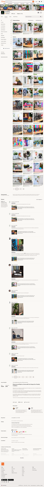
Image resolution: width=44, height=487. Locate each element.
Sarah (12, 290)
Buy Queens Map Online (25, 454)
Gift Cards (38, 3)
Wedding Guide (32, 3)
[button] (38, 13)
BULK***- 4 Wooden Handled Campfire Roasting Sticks (5, 451)
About (10, 16)
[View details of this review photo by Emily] (17, 335)
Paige (12, 302)
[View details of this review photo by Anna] (17, 245)
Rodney (13, 353)
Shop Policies (15, 16)
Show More (22, 457)
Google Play (11, 480)
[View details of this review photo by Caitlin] (17, 272)
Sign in (36, 1)
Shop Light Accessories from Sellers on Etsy (16, 455)
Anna (12, 238)
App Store (4, 480)
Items (2, 16)
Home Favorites (16, 3)
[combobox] (18, 2)
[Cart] (41, 2)
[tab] (6, 20)
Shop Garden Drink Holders (4, 449)
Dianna (12, 365)
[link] (14, 189)
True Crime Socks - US (36, 449)
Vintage (27, 3)
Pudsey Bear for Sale (25, 449)
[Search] (33, 2)
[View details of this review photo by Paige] (17, 309)
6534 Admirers (3, 53)
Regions (41, 485)
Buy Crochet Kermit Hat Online (5, 454)
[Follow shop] (41, 13)
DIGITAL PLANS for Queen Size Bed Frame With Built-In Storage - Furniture (16, 450)
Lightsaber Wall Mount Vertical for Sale (37, 455)
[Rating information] (5, 13)
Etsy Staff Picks (10, 3)
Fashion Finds (22, 3)
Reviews (6, 16)
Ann (12, 225)
